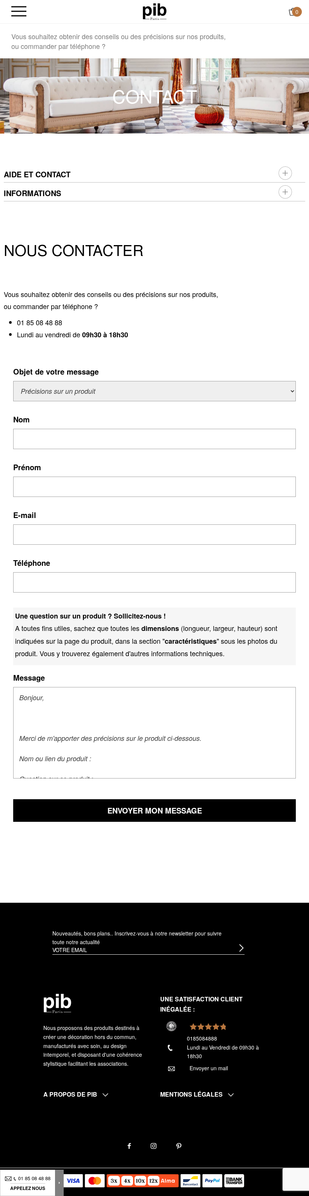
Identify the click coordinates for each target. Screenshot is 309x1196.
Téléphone (31, 562)
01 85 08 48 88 (39, 322)
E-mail (24, 514)
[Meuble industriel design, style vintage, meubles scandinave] (154, 11)
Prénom (27, 467)
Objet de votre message (56, 371)
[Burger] (18, 11)
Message (29, 677)
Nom (21, 419)
